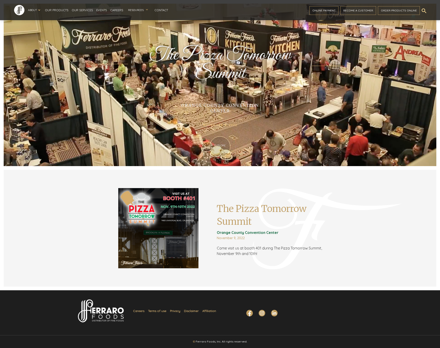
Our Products (57, 10)
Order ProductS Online (399, 10)
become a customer (358, 10)
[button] (34, 10)
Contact (161, 10)
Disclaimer (191, 311)
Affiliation (209, 311)
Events (101, 10)
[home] (19, 10)
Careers (116, 10)
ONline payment (324, 10)
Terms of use (157, 311)
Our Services (82, 10)
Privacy (175, 311)
